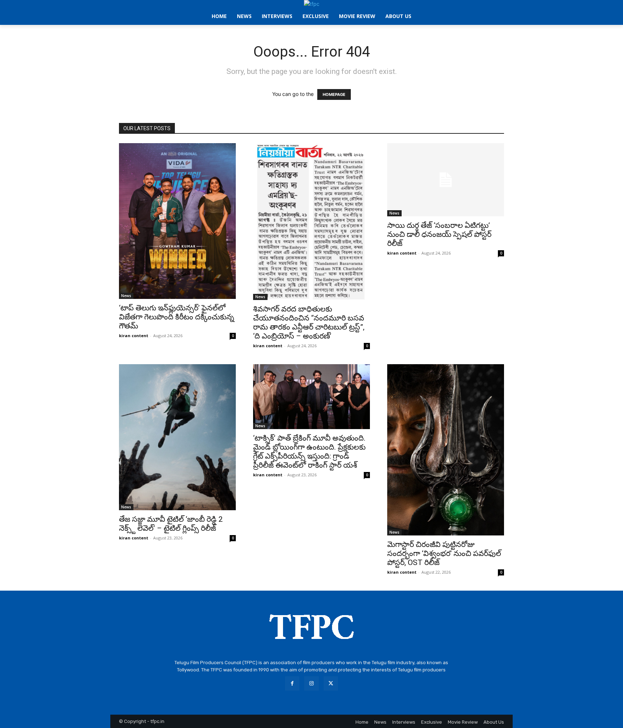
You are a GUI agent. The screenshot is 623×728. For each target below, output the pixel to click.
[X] (331, 683)
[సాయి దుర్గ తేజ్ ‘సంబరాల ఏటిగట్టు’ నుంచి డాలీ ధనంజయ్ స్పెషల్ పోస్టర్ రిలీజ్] (445, 179)
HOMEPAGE (334, 94)
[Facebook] (292, 683)
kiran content (133, 335)
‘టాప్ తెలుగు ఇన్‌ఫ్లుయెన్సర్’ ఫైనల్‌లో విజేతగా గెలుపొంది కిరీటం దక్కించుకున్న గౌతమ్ (176, 317)
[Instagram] (311, 683)
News (126, 295)
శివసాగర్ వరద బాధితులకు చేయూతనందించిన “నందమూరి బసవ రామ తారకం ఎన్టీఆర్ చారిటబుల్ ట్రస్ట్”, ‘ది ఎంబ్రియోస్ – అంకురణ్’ (308, 322)
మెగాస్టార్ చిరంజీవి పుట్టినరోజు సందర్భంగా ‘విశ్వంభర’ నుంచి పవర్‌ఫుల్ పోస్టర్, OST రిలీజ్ (444, 553)
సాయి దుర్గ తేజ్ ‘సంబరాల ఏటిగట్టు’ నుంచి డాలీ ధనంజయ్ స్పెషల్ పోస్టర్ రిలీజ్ (439, 234)
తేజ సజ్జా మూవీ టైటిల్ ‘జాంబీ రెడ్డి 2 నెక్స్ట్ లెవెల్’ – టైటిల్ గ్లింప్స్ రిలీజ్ (171, 524)
